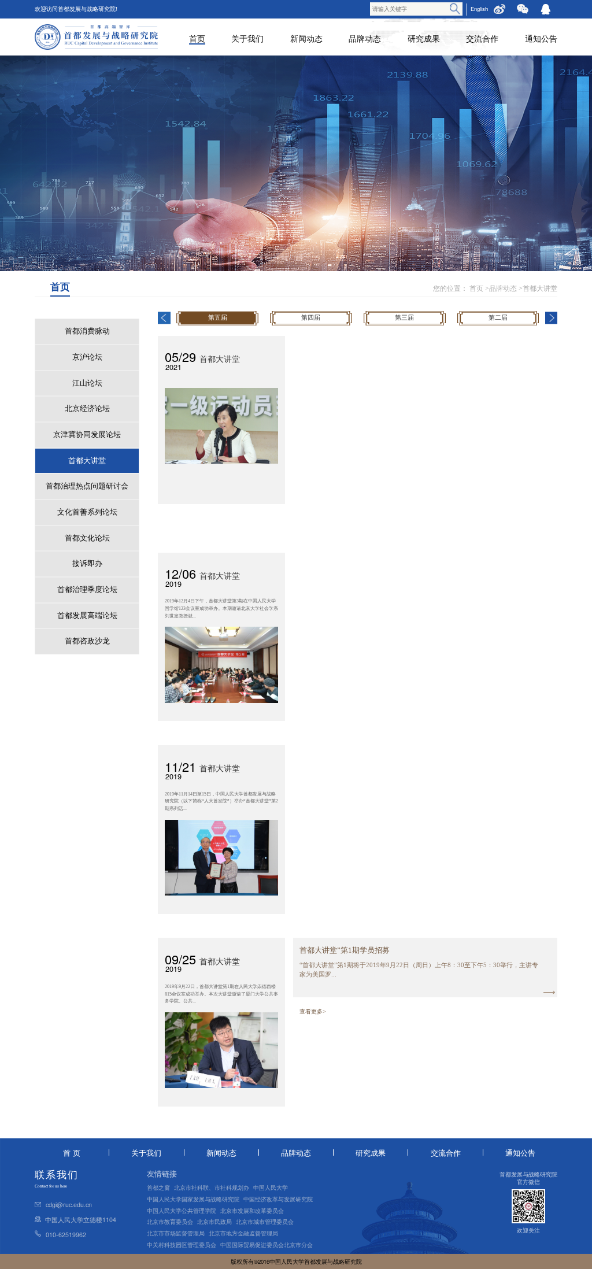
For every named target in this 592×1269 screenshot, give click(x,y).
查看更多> (312, 1011)
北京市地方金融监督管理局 (243, 1233)
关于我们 (247, 38)
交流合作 (482, 38)
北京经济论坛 (87, 409)
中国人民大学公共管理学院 (181, 1211)
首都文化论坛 (87, 538)
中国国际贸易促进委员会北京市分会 (266, 1245)
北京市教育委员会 (170, 1222)
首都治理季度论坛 (87, 590)
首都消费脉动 (87, 331)
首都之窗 (158, 1187)
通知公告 (541, 38)
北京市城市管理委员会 (265, 1222)
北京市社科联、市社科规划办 (211, 1187)
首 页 (71, 1152)
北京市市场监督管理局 (176, 1233)
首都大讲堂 (540, 289)
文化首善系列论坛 (87, 512)
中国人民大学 (270, 1187)
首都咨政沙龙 (87, 641)
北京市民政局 (214, 1222)
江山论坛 (87, 383)
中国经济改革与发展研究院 (278, 1199)
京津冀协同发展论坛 (87, 435)
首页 (197, 38)
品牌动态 (365, 38)
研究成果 (424, 38)
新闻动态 (306, 38)
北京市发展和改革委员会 (252, 1211)
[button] (164, 318)
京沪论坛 (87, 357)
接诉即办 (87, 564)
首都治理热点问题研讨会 (87, 486)
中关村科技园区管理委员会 (181, 1245)
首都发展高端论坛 (87, 616)
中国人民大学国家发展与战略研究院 (193, 1199)
